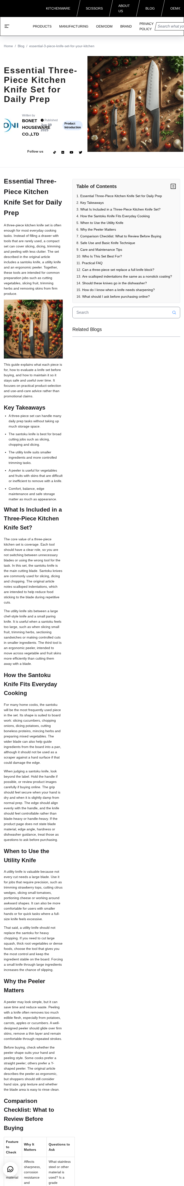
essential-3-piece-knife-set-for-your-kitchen (61, 46)
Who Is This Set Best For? (102, 256)
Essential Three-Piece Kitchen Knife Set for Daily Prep (121, 196)
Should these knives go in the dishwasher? (114, 283)
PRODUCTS (42, 26)
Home (8, 46)
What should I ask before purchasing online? (116, 296)
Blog (21, 46)
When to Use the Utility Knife (101, 223)
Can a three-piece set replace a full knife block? (118, 270)
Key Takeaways (92, 203)
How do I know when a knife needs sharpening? (118, 290)
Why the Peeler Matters (98, 229)
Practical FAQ (92, 263)
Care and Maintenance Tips (101, 249)
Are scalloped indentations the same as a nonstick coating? (127, 276)
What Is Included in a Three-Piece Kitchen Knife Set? (120, 209)
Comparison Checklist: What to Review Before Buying (120, 236)
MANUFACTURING (73, 26)
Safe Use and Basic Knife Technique (107, 243)
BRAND (126, 26)
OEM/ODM (104, 26)
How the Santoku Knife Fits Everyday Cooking (115, 216)
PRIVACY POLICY (146, 26)
